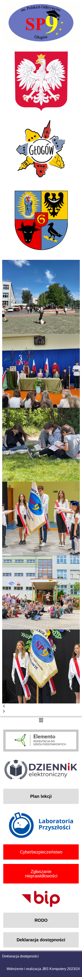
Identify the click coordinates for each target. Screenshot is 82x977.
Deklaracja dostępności (20, 956)
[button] (41, 706)
